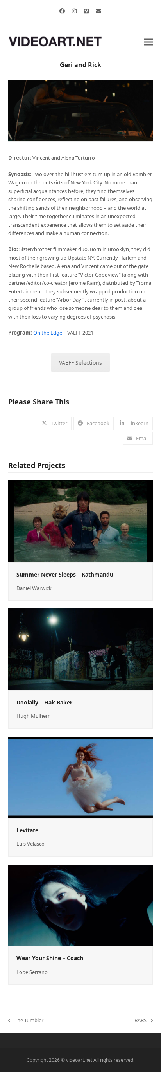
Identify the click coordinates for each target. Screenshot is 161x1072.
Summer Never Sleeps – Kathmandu (64, 574)
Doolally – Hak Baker (44, 702)
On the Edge (47, 332)
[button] (148, 41)
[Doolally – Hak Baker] (80, 648)
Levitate (27, 830)
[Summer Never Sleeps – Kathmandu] (80, 520)
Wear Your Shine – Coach (49, 958)
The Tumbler (25, 1021)
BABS (140, 1021)
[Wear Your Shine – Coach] (80, 904)
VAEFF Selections (80, 362)
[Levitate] (80, 776)
